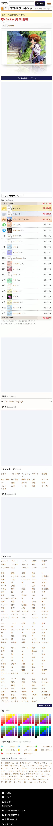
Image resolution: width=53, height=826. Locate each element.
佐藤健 (7, 774)
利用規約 (8, 805)
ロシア (24, 617)
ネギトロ (24, 768)
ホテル (34, 601)
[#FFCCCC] (2, 717)
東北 (33, 605)
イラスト (45, 479)
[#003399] (47, 733)
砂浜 (13, 601)
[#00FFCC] (38, 727)
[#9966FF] (45, 719)
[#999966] (38, 719)
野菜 (43, 564)
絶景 (43, 648)
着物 (13, 685)
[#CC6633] (21, 721)
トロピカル (13, 776)
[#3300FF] (24, 735)
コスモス (24, 673)
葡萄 (23, 679)
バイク (44, 698)
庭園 (43, 654)
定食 (33, 573)
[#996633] (38, 721)
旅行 (13, 589)
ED (25, 782)
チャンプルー (31, 766)
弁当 (2, 576)
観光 (23, 589)
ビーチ (44, 598)
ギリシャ (14, 617)
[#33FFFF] (19, 727)
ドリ (45, 782)
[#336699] (33, 731)
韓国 (43, 623)
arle (14, 247)
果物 (33, 564)
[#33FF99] (24, 727)
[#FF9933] (7, 719)
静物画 (34, 688)
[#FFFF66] (9, 715)
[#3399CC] (33, 729)
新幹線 (24, 695)
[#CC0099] (28, 723)
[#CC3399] (30, 721)
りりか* (16, 252)
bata (15, 274)
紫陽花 (44, 670)
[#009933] (41, 731)
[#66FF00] (13, 727)
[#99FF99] (41, 715)
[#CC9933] (24, 719)
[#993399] (47, 721)
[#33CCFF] (33, 727)
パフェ (44, 763)
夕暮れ (13, 664)
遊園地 (24, 595)
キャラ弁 (14, 576)
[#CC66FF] (28, 719)
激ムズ (34, 701)
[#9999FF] (47, 717)
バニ (37, 776)
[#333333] (19, 735)
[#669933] (7, 731)
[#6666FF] (11, 731)
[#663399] (13, 733)
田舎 (2, 657)
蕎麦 (2, 582)
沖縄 (2, 611)
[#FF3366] (16, 721)
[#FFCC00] (11, 717)
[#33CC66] (24, 729)
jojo (15, 225)
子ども (34, 682)
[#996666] (36, 721)
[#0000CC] (43, 735)
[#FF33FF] (9, 721)
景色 (33, 589)
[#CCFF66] (26, 715)
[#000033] (50, 735)
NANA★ (16, 291)
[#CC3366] (33, 721)
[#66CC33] (9, 729)
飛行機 (24, 698)
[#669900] (9, 731)
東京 (43, 605)
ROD (41, 766)
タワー (13, 598)
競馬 (13, 636)
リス (23, 639)
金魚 (43, 639)
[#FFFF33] (11, 715)
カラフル (24, 701)
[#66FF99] (7, 727)
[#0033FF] (43, 733)
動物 (33, 483)
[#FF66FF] (11, 719)
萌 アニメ (14, 766)
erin (46, 766)
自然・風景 (5, 479)
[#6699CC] (16, 729)
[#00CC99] (38, 729)
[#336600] (24, 733)
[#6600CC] (9, 735)
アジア (13, 623)
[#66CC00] (11, 729)
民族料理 (45, 576)
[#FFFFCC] (4, 715)
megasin (16, 263)
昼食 (2, 573)
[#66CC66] (7, 729)
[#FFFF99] (7, 715)
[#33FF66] (26, 727)
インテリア (15, 474)
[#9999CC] (50, 717)
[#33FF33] (28, 727)
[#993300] (38, 723)
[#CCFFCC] (21, 715)
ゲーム (24, 486)
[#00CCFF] (50, 727)
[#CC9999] (19, 719)
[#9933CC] (45, 721)
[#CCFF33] (28, 715)
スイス (34, 614)
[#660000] (2, 737)
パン (13, 567)
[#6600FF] (7, 735)
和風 (13, 682)
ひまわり (14, 673)
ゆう (14, 285)
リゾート (4, 605)
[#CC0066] (30, 723)
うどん (44, 579)
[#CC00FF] (24, 723)
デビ (14, 297)
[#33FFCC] (21, 727)
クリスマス (25, 629)
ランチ (44, 567)
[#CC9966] (21, 719)
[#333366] (33, 733)
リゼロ (43, 776)
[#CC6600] (24, 721)
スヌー (3, 776)
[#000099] (45, 735)
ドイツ (24, 614)
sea (47, 774)
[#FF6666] (2, 721)
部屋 (33, 685)
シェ (30, 782)
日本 (13, 605)
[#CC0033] (33, 723)
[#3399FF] (30, 729)
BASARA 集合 (18, 774)
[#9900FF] (41, 723)
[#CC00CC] (26, 723)
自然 (2, 651)
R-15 (10, 771)
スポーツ (35, 474)
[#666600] (7, 733)
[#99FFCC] (38, 715)
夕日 (23, 664)
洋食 (13, 579)
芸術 (33, 479)
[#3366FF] (28, 731)
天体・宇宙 (25, 479)
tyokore (16, 308)
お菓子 (34, 561)
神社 (33, 592)
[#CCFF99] (24, 715)
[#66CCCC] (2, 729)
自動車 (44, 691)
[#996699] (50, 719)
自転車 (34, 695)
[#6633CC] (11, 733)
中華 (2, 579)
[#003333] (36, 735)
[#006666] (36, 733)
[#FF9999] (2, 719)
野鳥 (43, 632)
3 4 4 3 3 (29, 771)
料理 (33, 582)
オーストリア (5, 618)
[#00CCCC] (36, 729)
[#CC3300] (21, 723)
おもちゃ (45, 682)
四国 (33, 608)
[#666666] (2, 733)
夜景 (43, 660)
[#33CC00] (28, 729)
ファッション (25, 475)
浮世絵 (24, 691)
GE (36, 771)
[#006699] (50, 731)
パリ (33, 611)
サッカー (45, 642)
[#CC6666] (19, 721)
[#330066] (30, 735)
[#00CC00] (45, 729)
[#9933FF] (43, 721)
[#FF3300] (4, 723)
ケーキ (24, 561)
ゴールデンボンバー (24, 763)
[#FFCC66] (7, 717)
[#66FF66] (9, 727)
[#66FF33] (11, 727)
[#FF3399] (13, 721)
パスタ (34, 579)
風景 (33, 648)
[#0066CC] (47, 731)
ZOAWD (16, 302)
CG (2, 483)
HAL (22, 766)
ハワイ (3, 623)
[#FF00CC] (9, 723)
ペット (3, 486)
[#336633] (21, 733)
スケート (24, 648)
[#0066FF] (45, 731)
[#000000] (36, 737)
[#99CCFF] (50, 715)
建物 (2, 592)
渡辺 (21, 776)
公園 (33, 595)
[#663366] (16, 733)
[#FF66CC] (13, 719)
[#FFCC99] (4, 717)
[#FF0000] (2, 725)
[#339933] (24, 731)
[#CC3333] (19, 723)
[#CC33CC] (28, 721)
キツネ (34, 639)
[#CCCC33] (26, 717)
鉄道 (13, 695)
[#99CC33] (43, 717)
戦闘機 (13, 698)
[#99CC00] (45, 717)
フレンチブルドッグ (38, 768)
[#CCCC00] (28, 717)
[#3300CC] (26, 735)
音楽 (33, 486)
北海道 (24, 605)
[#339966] (21, 731)
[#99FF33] (45, 715)
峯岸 (6, 766)
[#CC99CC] (33, 717)
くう (14, 280)
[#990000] (36, 725)
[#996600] (41, 721)
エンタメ (45, 486)
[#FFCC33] (9, 717)
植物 (43, 483)
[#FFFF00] (13, 715)
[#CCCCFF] (33, 715)
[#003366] (50, 733)
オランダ (45, 614)
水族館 (13, 642)
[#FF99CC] (16, 717)
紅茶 (33, 586)
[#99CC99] (38, 717)
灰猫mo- (16, 230)
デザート (14, 561)
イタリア (45, 611)
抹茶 (43, 586)
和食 (23, 576)
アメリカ (35, 617)
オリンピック (36, 643)
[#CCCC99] (21, 717)
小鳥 (33, 632)
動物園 (3, 642)
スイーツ (4, 561)
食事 (23, 573)
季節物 (44, 474)
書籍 (13, 483)
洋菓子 (3, 564)
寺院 (43, 592)
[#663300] (4, 735)
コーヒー (24, 586)
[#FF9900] (9, 719)
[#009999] (36, 731)
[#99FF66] (43, 715)
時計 (43, 685)
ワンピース (19, 771)
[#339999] (19, 731)
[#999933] (41, 719)
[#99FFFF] (36, 715)
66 (35, 782)
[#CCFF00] (30, 715)
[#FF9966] (4, 719)
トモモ (15, 236)
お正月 (3, 629)
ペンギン (4, 639)
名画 (23, 688)
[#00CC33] (43, 729)
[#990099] (45, 723)
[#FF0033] (16, 723)
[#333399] (30, 733)
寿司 (33, 576)
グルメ (3, 474)
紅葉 (23, 667)
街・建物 (14, 479)
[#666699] (16, 731)
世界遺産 (45, 589)
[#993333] (36, 723)
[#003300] (38, 735)
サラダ (3, 586)
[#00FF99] (41, 727)
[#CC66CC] (30, 719)
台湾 (33, 623)
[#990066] (47, 723)
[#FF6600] (7, 721)
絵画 (13, 688)
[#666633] (4, 733)
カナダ (44, 617)
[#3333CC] (28, 733)
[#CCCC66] (24, 717)
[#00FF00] (47, 727)
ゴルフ (13, 648)
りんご (44, 679)
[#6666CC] (13, 731)
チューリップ (5, 674)
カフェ (3, 589)
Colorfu (41, 779)
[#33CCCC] (19, 729)
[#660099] (11, 735)
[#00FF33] (45, 727)
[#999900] (43, 719)
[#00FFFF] (36, 727)
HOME (7, 792)
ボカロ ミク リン (32, 774)
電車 (2, 695)
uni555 (15, 241)
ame (14, 269)
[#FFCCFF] (16, 715)
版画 (43, 688)
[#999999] (36, 719)
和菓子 (44, 561)
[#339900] (26, 731)
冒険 (34, 779)
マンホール (5, 598)
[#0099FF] (47, 729)
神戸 (13, 608)
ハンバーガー (5, 568)
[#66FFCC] (4, 727)
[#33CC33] (26, 729)
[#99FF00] (47, 715)
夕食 (13, 586)
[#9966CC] (47, 719)
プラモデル (5, 701)
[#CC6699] (33, 719)
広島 (23, 608)
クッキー (14, 564)
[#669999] (2, 731)
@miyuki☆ (17, 313)
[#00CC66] (41, 729)
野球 (2, 648)
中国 (23, 623)
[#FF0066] (13, 723)
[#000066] (47, 735)
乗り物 (24, 483)
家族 (23, 682)
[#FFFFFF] (2, 715)
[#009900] (43, 731)
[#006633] (38, 733)
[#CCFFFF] (19, 715)
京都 (2, 608)
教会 (2, 595)
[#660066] (13, 735)
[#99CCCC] (36, 717)
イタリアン (25, 579)
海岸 (2, 601)
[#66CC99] (4, 729)
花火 (33, 667)
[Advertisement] (26, 109)
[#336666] (19, 733)
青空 (33, 657)
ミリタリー (15, 701)
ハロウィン (15, 629)
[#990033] (50, 723)
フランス (24, 611)
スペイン (4, 614)
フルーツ (24, 564)
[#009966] (38, 731)
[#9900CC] (43, 723)
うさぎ (24, 636)
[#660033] (16, 735)
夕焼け (3, 664)
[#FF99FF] (13, 717)
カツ (19, 782)
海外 (2, 626)
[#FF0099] (11, 723)
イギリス (14, 614)
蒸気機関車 (46, 695)
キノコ (13, 679)
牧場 (23, 642)
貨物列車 (4, 698)
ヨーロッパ (15, 611)
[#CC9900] (26, 719)
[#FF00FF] (7, 723)
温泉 (13, 595)
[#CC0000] (19, 725)
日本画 (13, 691)
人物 (13, 486)
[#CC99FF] (30, 717)
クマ (43, 636)
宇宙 (2, 667)
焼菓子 (44, 582)
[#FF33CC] (11, 721)
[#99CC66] (41, 717)
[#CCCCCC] (19, 717)
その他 (3, 489)
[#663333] (2, 735)
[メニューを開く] (49, 3)
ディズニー (14, 768)
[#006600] (41, 733)
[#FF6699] (16, 719)
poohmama (17, 258)
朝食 (13, 573)
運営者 (7, 801)
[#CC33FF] (26, 721)
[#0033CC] (45, 733)
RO (2, 768)
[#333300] (21, 735)
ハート (3, 685)
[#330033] (33, 735)
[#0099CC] (50, 729)
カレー (34, 567)
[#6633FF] (9, 733)
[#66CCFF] (16, 727)
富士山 (34, 651)
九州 (43, 608)
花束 (33, 679)
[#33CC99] (21, 729)
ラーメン (24, 567)
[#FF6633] (4, 721)
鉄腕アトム (9, 763)
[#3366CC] (30, 731)
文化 (2, 682)
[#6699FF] (13, 729)
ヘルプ (7, 797)
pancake (29, 776)
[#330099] (28, 735)
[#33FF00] (30, 727)
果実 (2, 679)
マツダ (36, 763)
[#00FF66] (43, 727)
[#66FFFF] (2, 727)
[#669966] (4, 731)
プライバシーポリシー (15, 810)
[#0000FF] (41, 735)
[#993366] (50, 721)
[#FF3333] (2, 723)
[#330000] (19, 737)
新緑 (43, 673)
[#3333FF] (26, 733)
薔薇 (23, 670)
